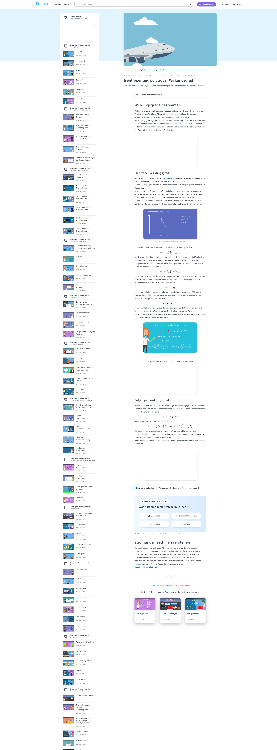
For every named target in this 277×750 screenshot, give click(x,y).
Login (226, 4)
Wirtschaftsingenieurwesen (134, 76)
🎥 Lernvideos (154, 516)
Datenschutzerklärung (199, 533)
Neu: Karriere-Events (206, 4)
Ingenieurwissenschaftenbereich (148, 567)
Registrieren (237, 4)
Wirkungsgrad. (169, 178)
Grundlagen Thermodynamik (156, 76)
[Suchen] (190, 4)
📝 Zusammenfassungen (186, 516)
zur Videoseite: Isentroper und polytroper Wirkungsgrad (171, 585)
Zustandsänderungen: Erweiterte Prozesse (184, 76)
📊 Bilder (186, 524)
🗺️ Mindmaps (154, 524)
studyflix (44, 4)
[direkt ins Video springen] (170, 224)
